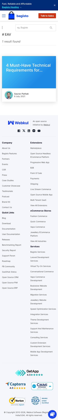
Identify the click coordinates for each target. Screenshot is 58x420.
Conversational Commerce (42, 271)
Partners (5, 159)
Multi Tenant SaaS (38, 200)
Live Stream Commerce (40, 189)
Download (6, 223)
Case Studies (8, 180)
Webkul (46, 125)
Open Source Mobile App (41, 194)
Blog (4, 218)
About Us (6, 148)
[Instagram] (33, 130)
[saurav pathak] (9, 95)
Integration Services (39, 314)
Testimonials (7, 191)
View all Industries (38, 241)
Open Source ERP (10, 288)
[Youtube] (38, 130)
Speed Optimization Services (43, 309)
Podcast (5, 196)
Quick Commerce (38, 221)
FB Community (8, 266)
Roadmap (6, 261)
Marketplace (35, 148)
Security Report (9, 250)
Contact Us (7, 207)
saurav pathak (21, 93)
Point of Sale (36, 173)
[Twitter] (23, 130)
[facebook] (19, 130)
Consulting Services (39, 337)
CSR (4, 169)
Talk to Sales (47, 15)
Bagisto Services (37, 252)
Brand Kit (6, 202)
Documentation (8, 229)
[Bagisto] (18, 15)
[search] (51, 28)
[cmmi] (42, 386)
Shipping (34, 184)
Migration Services (38, 294)
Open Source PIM (10, 282)
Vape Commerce (37, 227)
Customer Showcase (11, 186)
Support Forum (8, 256)
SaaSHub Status (9, 272)
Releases (6, 239)
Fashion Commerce (38, 216)
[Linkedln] (29, 130)
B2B (32, 168)
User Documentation (11, 234)
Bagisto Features (9, 153)
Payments (34, 178)
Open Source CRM (10, 277)
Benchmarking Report (11, 245)
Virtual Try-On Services (40, 266)
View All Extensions (38, 205)
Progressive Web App (39, 162)
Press (4, 175)
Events (5, 164)
